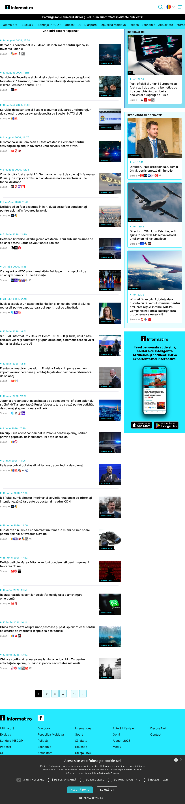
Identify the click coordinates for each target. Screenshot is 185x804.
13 (74, 693)
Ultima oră (10, 25)
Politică (134, 25)
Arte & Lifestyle (123, 728)
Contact (155, 734)
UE (79, 25)
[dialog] (92, 779)
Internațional (83, 728)
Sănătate (81, 740)
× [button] (181, 759)
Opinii (117, 734)
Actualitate (165, 25)
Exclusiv (27, 25)
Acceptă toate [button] (80, 789)
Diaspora (90, 25)
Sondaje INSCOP (49, 25)
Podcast (69, 25)
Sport (79, 734)
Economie (148, 25)
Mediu (117, 747)
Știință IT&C (83, 753)
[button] (92, 798)
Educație (81, 747)
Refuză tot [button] (107, 789)
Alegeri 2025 (121, 740)
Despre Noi (158, 728)
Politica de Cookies (109, 773)
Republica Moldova (113, 25)
